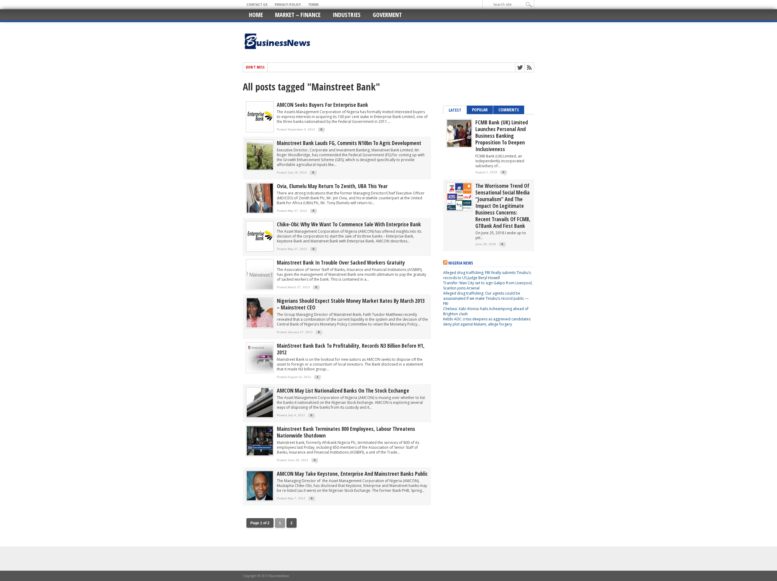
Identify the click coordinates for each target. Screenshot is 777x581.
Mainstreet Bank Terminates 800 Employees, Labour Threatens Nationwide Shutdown (346, 432)
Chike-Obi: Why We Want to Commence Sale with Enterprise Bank (349, 224)
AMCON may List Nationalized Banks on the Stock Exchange (343, 390)
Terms (313, 4)
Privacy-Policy (288, 4)
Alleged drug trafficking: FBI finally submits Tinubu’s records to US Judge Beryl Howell (487, 275)
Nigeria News (460, 263)
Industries (347, 15)
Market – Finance (298, 15)
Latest (455, 110)
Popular (480, 110)
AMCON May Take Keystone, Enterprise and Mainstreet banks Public (352, 473)
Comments (508, 110)
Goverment (387, 15)
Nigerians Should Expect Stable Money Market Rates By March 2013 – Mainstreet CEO (351, 304)
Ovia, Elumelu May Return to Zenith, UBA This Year (332, 186)
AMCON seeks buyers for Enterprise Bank (322, 104)
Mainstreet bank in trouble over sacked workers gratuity (341, 262)
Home (256, 15)
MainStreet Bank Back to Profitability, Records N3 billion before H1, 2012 (351, 349)
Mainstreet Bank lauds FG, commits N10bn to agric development (349, 143)
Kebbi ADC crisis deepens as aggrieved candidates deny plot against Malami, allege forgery (487, 321)
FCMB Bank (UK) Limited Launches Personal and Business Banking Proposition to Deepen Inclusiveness (501, 135)
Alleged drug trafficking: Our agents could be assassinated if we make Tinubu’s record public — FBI (486, 298)
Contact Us (256, 4)
